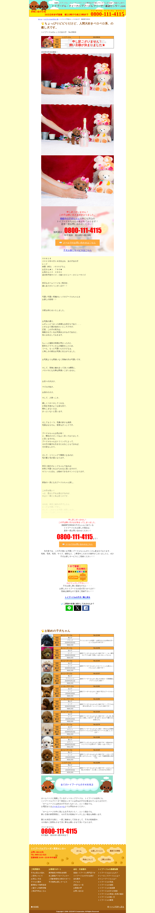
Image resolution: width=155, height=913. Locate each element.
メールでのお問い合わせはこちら (79, 242)
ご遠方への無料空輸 (38, 888)
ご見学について (37, 876)
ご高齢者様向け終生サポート (60, 879)
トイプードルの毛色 (105, 882)
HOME (36, 907)
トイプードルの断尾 (105, 900)
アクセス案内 (36, 882)
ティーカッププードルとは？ (109, 876)
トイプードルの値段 (105, 885)
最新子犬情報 (115, 851)
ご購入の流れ (106, 859)
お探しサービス (97, 851)
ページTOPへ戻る (116, 907)
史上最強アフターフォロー (59, 876)
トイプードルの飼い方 (106, 897)
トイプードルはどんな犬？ (108, 873)
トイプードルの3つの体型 (108, 891)
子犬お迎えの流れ (37, 873)
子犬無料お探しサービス (58, 882)
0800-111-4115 (83, 230)
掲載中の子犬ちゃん (70, 218)
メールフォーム (58, 806)
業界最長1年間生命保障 (58, 873)
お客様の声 (77, 888)
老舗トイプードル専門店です (84, 873)
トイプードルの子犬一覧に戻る (77, 597)
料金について (88, 859)
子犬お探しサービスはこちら (77, 250)
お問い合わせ (78, 891)
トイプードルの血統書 (106, 888)
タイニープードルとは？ (107, 879)
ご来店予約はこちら (38, 891)
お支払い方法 (36, 879)
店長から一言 (78, 885)
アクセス (76, 882)
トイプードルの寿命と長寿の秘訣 (110, 894)
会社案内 (76, 879)
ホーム (78, 851)
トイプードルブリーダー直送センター (48, 848)
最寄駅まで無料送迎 (38, 885)
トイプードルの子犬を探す (83, 876)
